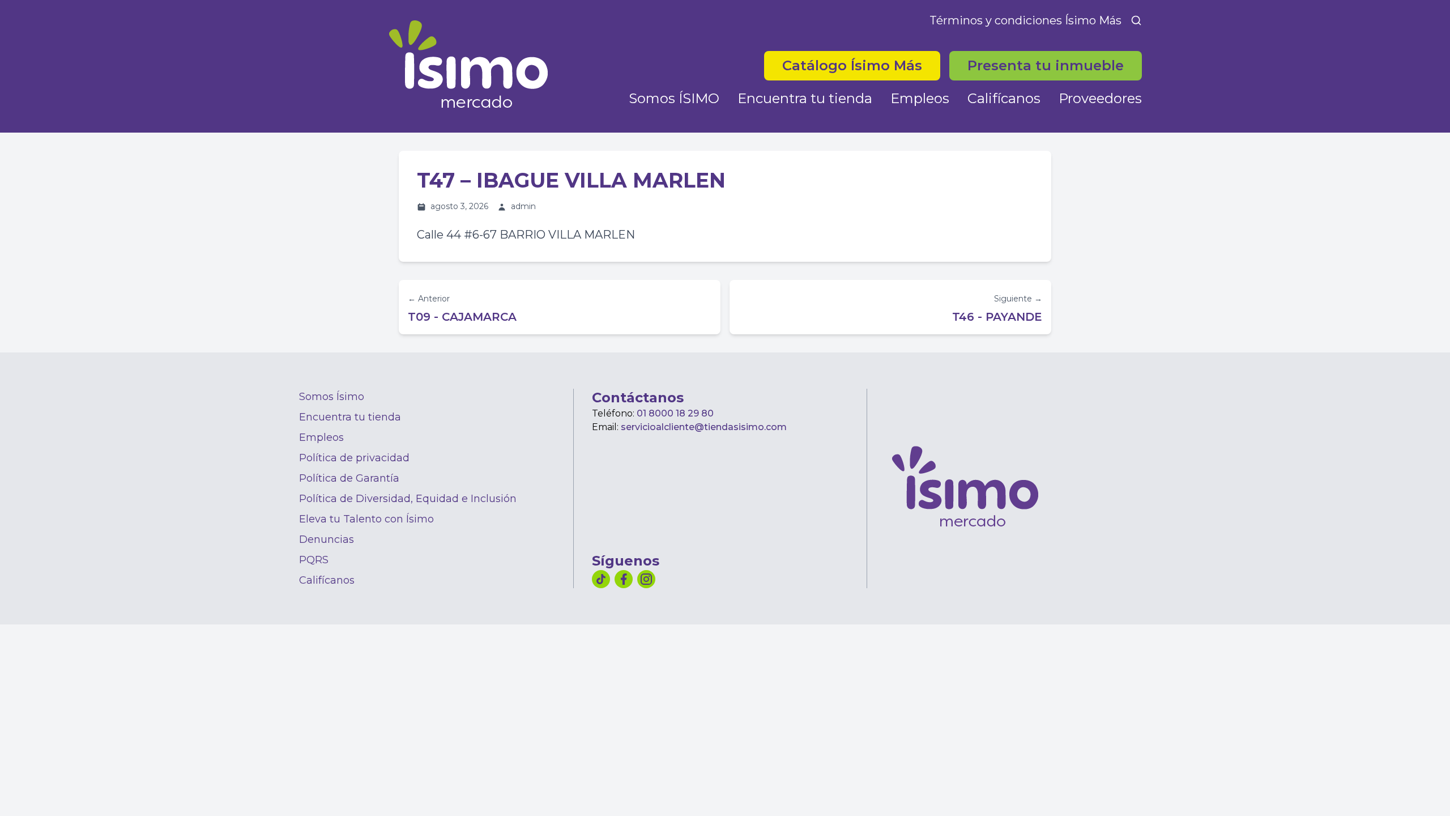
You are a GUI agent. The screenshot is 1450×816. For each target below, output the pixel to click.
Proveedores (1100, 98)
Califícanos (1003, 98)
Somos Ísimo (331, 396)
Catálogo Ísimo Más (861, 65)
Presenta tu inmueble (1045, 65)
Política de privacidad (354, 458)
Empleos (919, 98)
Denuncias (326, 539)
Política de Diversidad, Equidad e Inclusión (408, 498)
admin (523, 206)
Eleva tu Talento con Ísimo (366, 519)
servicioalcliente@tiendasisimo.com (704, 427)
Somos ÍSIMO (674, 98)
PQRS (314, 560)
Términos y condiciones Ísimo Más (1025, 20)
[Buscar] (1136, 20)
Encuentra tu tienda (804, 98)
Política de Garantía (349, 478)
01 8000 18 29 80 (675, 413)
